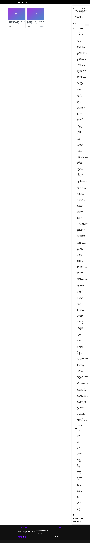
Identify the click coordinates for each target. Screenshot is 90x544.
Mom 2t (78, 275)
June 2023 (78, 466)
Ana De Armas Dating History (81, 47)
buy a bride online (79, 96)
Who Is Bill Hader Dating (80, 389)
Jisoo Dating (78, 237)
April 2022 (78, 483)
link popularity (79, 256)
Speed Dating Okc (79, 345)
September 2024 (79, 455)
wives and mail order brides (81, 414)
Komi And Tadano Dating (80, 244)
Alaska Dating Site (79, 45)
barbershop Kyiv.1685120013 (81, 65)
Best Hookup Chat (79, 78)
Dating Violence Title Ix (80, 156)
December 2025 (79, 437)
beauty (78, 66)
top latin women (79, 361)
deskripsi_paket (79, 161)
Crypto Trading (79, 121)
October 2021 (79, 490)
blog (77, 91)
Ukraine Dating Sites (80, 371)
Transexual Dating (79, 364)
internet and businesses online (81, 229)
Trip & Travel (78, 367)
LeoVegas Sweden (79, 255)
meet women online (80, 271)
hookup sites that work (80, 216)
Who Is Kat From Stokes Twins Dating (82, 396)
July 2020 (78, 504)
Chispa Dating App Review (81, 107)
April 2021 (78, 497)
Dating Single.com (79, 152)
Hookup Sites (79, 214)
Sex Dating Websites (80, 327)
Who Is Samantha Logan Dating (81, 400)
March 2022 (78, 484)
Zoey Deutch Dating (80, 418)
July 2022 (78, 479)
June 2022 (78, 480)
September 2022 (79, 477)
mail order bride (79, 260)
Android (78, 48)
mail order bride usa (80, 261)
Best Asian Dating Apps (80, 67)
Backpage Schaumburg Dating (81, 59)
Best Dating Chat (79, 71)
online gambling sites (80, 297)
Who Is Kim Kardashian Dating (81, 397)
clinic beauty (78, 109)
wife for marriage (79, 409)
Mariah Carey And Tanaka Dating (82, 267)
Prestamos (78, 311)
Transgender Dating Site (80, 366)
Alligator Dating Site (80, 46)
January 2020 (79, 510)
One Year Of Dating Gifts (80, 290)
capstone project (79, 100)
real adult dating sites (80, 316)
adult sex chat (79, 41)
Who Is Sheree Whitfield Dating (81, 403)
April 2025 (78, 447)
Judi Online (78, 238)
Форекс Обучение (79, 425)
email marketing (79, 176)
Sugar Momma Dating (80, 347)
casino (78, 101)
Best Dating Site (79, 75)
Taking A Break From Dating (81, 348)
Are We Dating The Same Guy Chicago (82, 53)
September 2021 (79, 491)
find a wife (78, 186)
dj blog (78, 164)
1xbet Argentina (79, 35)
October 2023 (79, 461)
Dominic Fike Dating (80, 169)
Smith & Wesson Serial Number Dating (82, 336)
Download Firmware (80, 170)
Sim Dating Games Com (80, 328)
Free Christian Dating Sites (81, 192)
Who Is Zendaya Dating (80, 406)
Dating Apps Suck (79, 138)
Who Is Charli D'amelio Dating (81, 390)
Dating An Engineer (79, 131)
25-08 (77, 40)
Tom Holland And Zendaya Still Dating (82, 358)
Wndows (78, 415)
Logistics (78, 257)
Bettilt (78, 85)
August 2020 (78, 503)
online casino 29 (79, 291)
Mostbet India (79, 278)
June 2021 (78, 495)
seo (77, 324)
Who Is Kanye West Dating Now (81, 395)
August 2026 (78, 430)
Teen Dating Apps (79, 352)
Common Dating (79, 113)
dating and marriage (80, 133)
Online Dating (79, 292)
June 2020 (78, 505)
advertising (78, 42)
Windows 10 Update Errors (81, 412)
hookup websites (79, 217)
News (77, 284)
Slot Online (78, 333)
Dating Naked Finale (80, 144)
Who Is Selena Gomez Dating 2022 (82, 401)
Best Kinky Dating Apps (80, 83)
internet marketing (79, 230)
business (78, 95)
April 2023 (78, 468)
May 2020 (78, 507)
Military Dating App (79, 273)
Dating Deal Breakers (80, 140)
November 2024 (79, 453)
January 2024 (79, 460)
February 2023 (79, 471)
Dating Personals (79, 149)
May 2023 (78, 467)
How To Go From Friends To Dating (82, 223)
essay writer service (80, 179)
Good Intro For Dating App (81, 200)
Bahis (77, 60)
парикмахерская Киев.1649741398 (82, 420)
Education (78, 175)
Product (78, 314)
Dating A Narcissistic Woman (81, 128)
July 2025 (78, 443)
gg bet (78, 198)
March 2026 (78, 436)
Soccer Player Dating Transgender (82, 339)
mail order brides (79, 262)
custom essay (79, 124)
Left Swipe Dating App (80, 249)
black (77, 90)
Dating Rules (78, 150)
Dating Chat (78, 139)
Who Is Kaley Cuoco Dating (81, 394)
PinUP (77, 305)
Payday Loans (79, 304)
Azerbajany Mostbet (80, 58)
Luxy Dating (78, 259)
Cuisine (78, 122)
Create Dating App (79, 120)
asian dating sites (79, 57)
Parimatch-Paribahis (80, 303)
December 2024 (79, 452)
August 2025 (78, 442)
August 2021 (78, 492)
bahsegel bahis (79, 64)
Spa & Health (79, 340)
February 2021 (79, 499)
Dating (78, 125)
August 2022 (78, 478)
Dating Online (79, 146)
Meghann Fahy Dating (80, 272)
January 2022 (79, 486)
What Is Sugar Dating (80, 379)
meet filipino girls (79, 269)
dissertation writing (79, 162)
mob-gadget (78, 274)
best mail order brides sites (81, 84)
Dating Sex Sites (79, 151)
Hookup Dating (79, 210)
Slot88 (78, 335)
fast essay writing (79, 183)
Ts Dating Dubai (79, 369)
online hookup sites (80, 298)
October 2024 (79, 454)
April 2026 (78, 435)
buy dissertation (79, 97)
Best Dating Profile (79, 73)
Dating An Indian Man (80, 132)
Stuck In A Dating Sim (80, 346)
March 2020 (78, 509)
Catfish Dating (79, 103)
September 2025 (79, 441)
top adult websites (79, 359)
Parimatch (78, 302)
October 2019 (79, 511)
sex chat (78, 326)
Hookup (78, 207)
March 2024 (78, 459)
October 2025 (79, 440)
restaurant (78, 318)
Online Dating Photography (81, 293)
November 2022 (79, 474)
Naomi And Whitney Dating (81, 281)
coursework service (79, 115)
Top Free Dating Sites (80, 360)
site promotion (79, 330)
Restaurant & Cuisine (80, 320)
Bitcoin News (79, 89)
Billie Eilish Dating (79, 88)
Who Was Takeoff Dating (80, 407)
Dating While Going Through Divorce (82, 157)
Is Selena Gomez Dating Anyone (81, 231)
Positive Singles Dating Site (81, 310)
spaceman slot (79, 342)
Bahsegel (78, 63)
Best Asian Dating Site (80, 69)
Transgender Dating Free (80, 365)
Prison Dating (79, 312)
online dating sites (79, 296)
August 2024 (78, 456)
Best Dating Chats (79, 72)
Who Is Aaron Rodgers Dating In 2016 (82, 385)
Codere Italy (78, 112)
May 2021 (78, 496)
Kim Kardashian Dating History (81, 243)
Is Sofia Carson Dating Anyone (81, 232)
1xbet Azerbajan (79, 36)
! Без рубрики (79, 32)
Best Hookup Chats (80, 79)
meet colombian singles (80, 268)
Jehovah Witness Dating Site (81, 236)
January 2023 (79, 472)
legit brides (78, 250)
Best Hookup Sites (79, 82)
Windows (78, 410)
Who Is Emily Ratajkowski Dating (82, 391)
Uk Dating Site (79, 370)
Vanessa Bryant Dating (80, 373)
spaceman (78, 341)
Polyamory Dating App (80, 309)
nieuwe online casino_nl (80, 285)
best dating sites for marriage (81, 77)
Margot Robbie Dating (80, 266)
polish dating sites (79, 308)
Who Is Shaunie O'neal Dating (81, 402)
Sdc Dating (78, 322)
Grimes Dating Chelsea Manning (81, 201)
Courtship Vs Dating (80, 118)
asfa (77, 54)
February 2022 (79, 485)
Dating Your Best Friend (80, 159)
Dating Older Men (79, 145)
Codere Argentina (79, 110)
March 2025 (78, 448)
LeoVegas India (79, 253)
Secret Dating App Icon (80, 323)
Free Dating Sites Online (80, 194)
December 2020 (79, 502)
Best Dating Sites (79, 76)
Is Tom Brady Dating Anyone (81, 235)
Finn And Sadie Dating (80, 187)
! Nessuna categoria (80, 30)
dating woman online (80, 158)
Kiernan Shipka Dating (80, 242)
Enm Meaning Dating (80, 177)
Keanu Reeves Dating (80, 241)
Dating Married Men (80, 143)
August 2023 (78, 464)
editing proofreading (80, 174)
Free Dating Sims (79, 193)
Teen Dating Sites (79, 354)
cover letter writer (79, 119)
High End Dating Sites (80, 205)
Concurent (78, 114)
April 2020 (78, 508)
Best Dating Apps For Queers (81, 70)
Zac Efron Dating (79, 416)
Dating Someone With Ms (81, 155)
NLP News (78, 286)
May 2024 (78, 458)
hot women (78, 218)
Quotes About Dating (80, 315)
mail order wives (79, 265)
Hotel (77, 219)
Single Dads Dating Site (80, 329)
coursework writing (79, 116)
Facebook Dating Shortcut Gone (82, 181)
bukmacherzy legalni (80, 94)
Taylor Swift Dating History (81, 351)
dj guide (78, 165)
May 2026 (78, 434)
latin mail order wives (80, 248)
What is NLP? (79, 378)
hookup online (79, 212)
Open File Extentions (80, 299)
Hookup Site (78, 213)
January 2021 (79, 501)
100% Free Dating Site (80, 34)
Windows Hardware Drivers (81, 413)
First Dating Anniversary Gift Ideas (82, 188)
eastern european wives (80, 171)
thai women (78, 357)
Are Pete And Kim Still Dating (81, 52)
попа (77, 421)
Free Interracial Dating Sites (81, 195)
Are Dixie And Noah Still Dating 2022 (82, 51)
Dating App (78, 134)
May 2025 (78, 446)
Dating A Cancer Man (80, 126)
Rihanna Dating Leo (80, 321)
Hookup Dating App (80, 211)
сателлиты (78, 422)
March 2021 (78, 498)
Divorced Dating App (80, 163)
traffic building (79, 363)
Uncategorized (79, 372)
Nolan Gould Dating (80, 287)
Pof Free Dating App (80, 306)
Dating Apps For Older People (81, 137)
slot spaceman (79, 334)
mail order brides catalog (80, 263)
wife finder (78, 408)
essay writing (79, 180)
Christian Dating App (80, 108)
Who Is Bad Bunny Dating (81, 388)
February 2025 (79, 449)
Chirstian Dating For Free (80, 106)
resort (77, 317)
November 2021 (79, 489)
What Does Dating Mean (80, 375)
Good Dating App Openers (81, 199)
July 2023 (78, 465)
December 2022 (79, 473)
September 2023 (79, 462)
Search (74, 23)
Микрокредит (79, 419)
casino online (79, 102)
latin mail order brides (80, 247)
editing (78, 173)
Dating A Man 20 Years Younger (81, 127)
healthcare (78, 204)
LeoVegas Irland (79, 254)
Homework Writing (79, 206)
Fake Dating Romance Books (81, 182)
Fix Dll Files (78, 189)
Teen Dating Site (79, 353)
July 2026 (78, 431)
